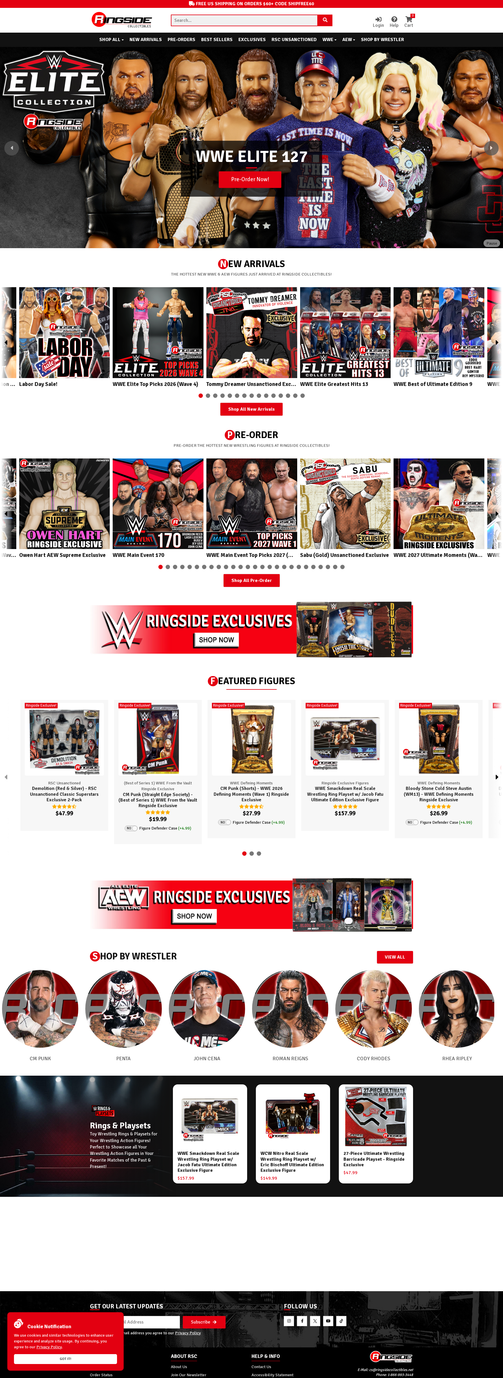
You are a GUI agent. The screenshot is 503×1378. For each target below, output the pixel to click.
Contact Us (261, 1366)
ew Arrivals (252, 264)
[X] (315, 1321)
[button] (11, 148)
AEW (347, 40)
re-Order (252, 435)
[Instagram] (289, 1321)
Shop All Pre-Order (251, 580)
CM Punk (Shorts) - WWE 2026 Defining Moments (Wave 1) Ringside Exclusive (251, 794)
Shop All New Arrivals (251, 409)
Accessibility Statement (272, 1374)
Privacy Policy (188, 1332)
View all (395, 957)
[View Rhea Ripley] (457, 1008)
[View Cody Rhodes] (373, 1008)
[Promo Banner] (251, 629)
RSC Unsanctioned (294, 40)
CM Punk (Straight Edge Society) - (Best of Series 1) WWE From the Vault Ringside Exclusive (157, 800)
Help (394, 25)
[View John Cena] (207, 1008)
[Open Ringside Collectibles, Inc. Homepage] (122, 20)
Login (378, 25)
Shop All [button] (110, 40)
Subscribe (201, 1322)
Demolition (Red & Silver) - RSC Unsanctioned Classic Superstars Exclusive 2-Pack (64, 794)
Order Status (101, 1374)
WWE (328, 40)
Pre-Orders (181, 40)
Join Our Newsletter (188, 1374)
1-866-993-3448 (400, 1374)
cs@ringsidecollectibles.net (391, 1370)
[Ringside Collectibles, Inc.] (372, 1356)
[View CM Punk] (40, 1008)
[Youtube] (328, 1321)
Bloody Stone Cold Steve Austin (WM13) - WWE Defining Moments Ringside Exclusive (439, 794)
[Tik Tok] (341, 1321)
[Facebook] (302, 1321)
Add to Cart (45, 823)
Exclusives (252, 40)
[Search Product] (325, 20)
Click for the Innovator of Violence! (250, 194)
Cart (408, 22)
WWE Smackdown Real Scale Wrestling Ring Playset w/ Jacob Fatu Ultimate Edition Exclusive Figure (345, 794)
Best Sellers (217, 40)
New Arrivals (146, 40)
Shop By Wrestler (382, 40)
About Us (179, 1366)
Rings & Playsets (120, 1126)
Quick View (86, 823)
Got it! (65, 1359)
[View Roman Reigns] (290, 1008)
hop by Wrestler (135, 956)
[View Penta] (123, 1008)
